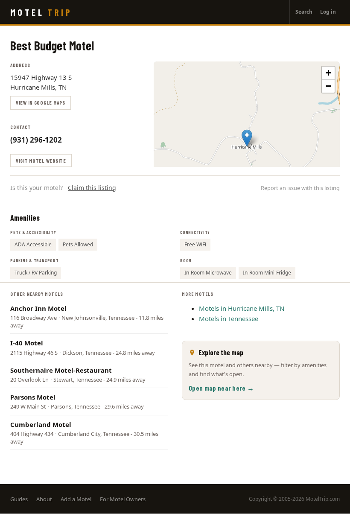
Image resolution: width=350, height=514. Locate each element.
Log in (328, 11)
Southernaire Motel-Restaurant (61, 370)
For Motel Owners (123, 499)
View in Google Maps (40, 102)
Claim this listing (92, 188)
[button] (247, 138)
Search (303, 11)
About (44, 499)
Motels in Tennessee (228, 318)
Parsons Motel (32, 397)
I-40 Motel (26, 343)
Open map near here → (221, 388)
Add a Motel (76, 499)
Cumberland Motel (40, 424)
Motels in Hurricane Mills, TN (241, 308)
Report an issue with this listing (300, 188)
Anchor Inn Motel (38, 308)
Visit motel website (41, 161)
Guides (19, 499)
